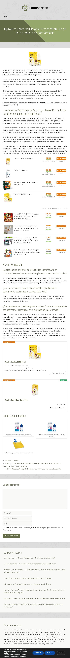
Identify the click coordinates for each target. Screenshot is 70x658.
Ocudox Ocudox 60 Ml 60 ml (22, 194)
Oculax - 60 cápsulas (20, 170)
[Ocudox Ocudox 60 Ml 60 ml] (35, 352)
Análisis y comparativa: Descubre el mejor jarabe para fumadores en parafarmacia (30, 564)
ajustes (23, 656)
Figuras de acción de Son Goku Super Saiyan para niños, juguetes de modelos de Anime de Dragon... (26, 252)
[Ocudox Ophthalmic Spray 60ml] (35, 390)
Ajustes (61, 653)
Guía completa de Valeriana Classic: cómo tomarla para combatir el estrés (27, 584)
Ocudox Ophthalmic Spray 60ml (23, 158)
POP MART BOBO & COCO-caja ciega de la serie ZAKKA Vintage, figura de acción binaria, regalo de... (26, 216)
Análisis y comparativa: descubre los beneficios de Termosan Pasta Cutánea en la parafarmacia (34, 598)
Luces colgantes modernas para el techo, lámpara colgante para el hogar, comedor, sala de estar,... (26, 228)
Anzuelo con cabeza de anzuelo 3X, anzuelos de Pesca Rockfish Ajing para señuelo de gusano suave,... (26, 240)
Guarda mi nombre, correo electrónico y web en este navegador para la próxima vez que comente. (34, 529)
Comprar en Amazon (58, 373)
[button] (67, 17)
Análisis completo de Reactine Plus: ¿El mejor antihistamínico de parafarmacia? (29, 558)
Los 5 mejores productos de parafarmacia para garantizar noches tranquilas (28, 578)
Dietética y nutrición (11, 460)
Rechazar (50, 653)
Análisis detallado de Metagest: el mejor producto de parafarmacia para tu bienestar (33, 469)
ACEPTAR (38, 653)
